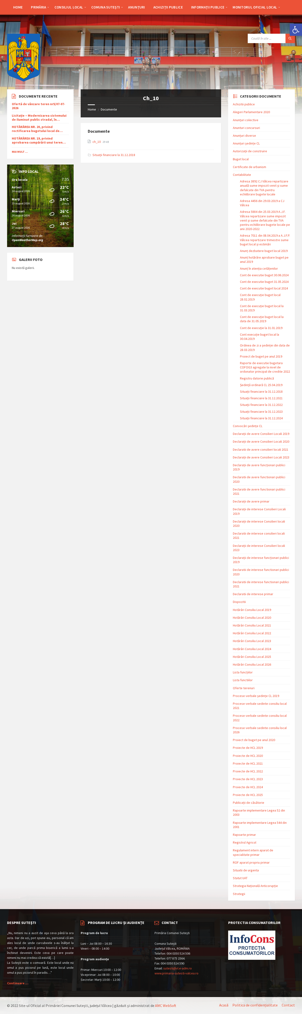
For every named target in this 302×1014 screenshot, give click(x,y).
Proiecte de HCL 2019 (248, 748)
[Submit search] (290, 38)
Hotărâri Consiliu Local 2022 (252, 633)
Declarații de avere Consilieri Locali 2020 (261, 441)
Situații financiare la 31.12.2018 (113, 155)
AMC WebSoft (165, 1005)
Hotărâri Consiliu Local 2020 (252, 617)
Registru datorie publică (257, 378)
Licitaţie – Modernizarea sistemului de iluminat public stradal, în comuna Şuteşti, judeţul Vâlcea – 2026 (39, 118)
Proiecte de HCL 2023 (248, 779)
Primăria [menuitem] (38, 7)
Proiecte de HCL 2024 (248, 787)
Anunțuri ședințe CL (246, 143)
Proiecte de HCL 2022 (248, 771)
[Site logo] (23, 80)
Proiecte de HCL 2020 (248, 756)
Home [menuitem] (18, 7)
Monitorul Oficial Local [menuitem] (255, 7)
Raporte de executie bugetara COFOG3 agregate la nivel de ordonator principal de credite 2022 (265, 367)
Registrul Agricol (244, 842)
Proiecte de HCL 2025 (248, 795)
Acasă (223, 1005)
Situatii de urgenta (246, 870)
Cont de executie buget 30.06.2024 (264, 275)
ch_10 (96, 142)
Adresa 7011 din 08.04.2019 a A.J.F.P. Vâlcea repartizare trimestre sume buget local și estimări (265, 239)
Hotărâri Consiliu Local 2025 (252, 657)
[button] (296, 30)
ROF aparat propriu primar (251, 862)
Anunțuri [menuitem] (136, 7)
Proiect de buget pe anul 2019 (261, 356)
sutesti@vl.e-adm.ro (177, 968)
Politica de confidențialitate (255, 1005)
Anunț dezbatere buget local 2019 (264, 251)
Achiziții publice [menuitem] (168, 7)
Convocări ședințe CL (247, 426)
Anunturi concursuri (246, 128)
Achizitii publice (244, 104)
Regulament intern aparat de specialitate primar (253, 852)
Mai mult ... (20, 151)
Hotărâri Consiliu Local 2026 (252, 664)
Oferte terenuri (244, 688)
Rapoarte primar (244, 835)
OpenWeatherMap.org (27, 240)
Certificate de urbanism (249, 167)
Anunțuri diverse (244, 135)
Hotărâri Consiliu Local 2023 (252, 641)
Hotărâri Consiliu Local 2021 (252, 625)
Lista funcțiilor (243, 672)
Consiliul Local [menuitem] (69, 7)
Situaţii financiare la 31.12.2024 (261, 418)
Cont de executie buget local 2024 (264, 288)
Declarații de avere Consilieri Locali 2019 (261, 434)
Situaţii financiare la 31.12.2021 (261, 398)
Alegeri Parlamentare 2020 (251, 112)
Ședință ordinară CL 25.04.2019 (261, 385)
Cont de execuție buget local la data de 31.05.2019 (262, 319)
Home (92, 109)
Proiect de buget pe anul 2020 (254, 740)
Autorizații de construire (250, 151)
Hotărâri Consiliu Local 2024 (252, 649)
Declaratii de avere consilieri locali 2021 (260, 449)
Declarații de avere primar (251, 501)
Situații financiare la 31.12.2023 (261, 411)
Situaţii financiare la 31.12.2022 (261, 405)
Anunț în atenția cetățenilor (259, 268)
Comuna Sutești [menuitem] (105, 7)
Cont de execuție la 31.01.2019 (261, 328)
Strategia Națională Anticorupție (255, 886)
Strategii (239, 894)
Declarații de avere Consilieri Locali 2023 (261, 457)
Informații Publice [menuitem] (207, 7)
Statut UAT (240, 878)
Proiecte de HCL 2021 (248, 763)
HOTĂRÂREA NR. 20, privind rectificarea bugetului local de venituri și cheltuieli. (35, 129)
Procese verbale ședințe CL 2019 (256, 696)
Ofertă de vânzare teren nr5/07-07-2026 (38, 106)
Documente (109, 109)
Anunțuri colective (245, 120)
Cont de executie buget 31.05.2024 (264, 282)
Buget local (241, 159)
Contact (288, 1005)
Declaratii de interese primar (253, 594)
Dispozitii (239, 602)
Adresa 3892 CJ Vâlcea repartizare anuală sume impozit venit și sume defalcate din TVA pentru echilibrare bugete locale (264, 187)
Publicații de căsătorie (248, 802)
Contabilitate (242, 175)
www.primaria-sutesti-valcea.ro (176, 973)
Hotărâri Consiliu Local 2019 (252, 610)
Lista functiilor (243, 680)
